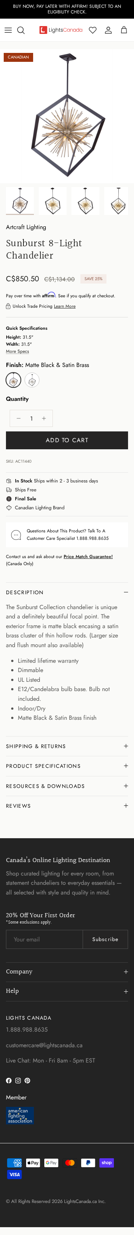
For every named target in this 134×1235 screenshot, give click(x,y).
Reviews (18, 806)
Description (25, 592)
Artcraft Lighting (26, 227)
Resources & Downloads (45, 786)
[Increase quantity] (45, 418)
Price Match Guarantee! (88, 556)
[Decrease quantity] (16, 418)
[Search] (24, 30)
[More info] (102, 481)
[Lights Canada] (61, 29)
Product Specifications (43, 766)
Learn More (65, 306)
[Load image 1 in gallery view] (67, 116)
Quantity (17, 399)
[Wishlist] (93, 30)
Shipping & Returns (36, 746)
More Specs (17, 351)
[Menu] (8, 30)
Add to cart (67, 440)
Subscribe (105, 939)
